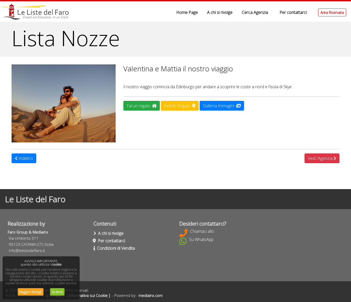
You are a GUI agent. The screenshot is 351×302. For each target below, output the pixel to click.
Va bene (57, 292)
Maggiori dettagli (30, 292)
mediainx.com (150, 295)
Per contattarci (293, 12)
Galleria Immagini (219, 106)
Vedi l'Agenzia (321, 158)
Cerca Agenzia (255, 12)
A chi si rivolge (220, 12)
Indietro (25, 158)
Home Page (187, 12)
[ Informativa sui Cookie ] (88, 295)
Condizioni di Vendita (115, 248)
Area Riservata (332, 12)
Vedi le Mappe (178, 106)
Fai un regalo (139, 106)
